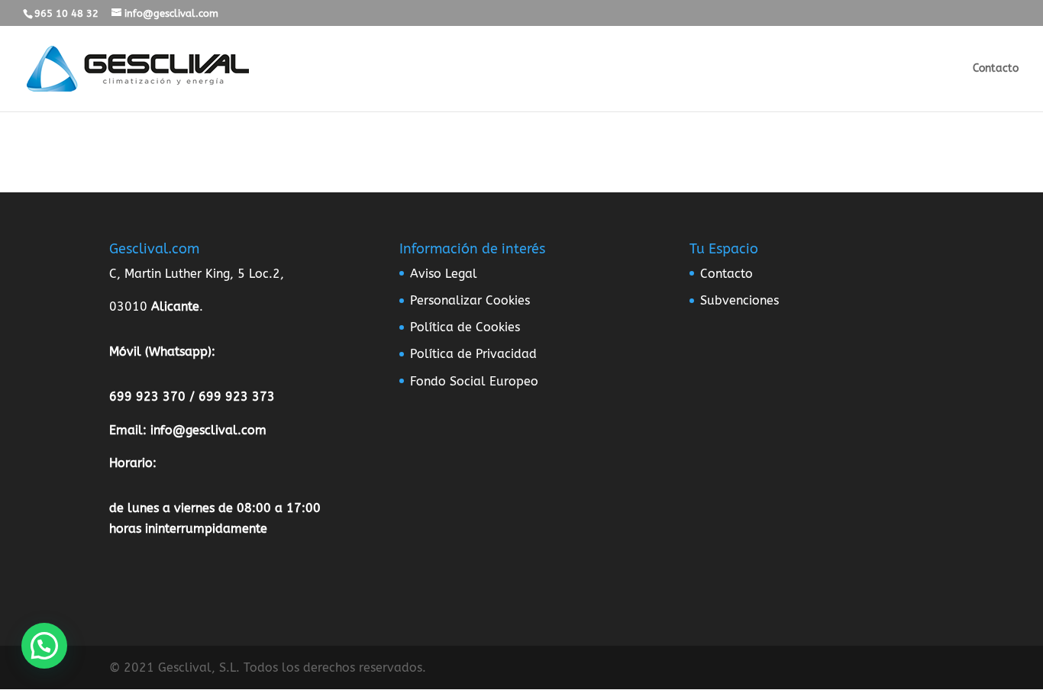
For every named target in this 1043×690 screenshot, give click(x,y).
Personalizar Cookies (470, 300)
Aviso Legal (443, 273)
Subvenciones (739, 300)
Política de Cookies (465, 327)
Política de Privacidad (473, 354)
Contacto (996, 69)
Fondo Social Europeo (474, 381)
